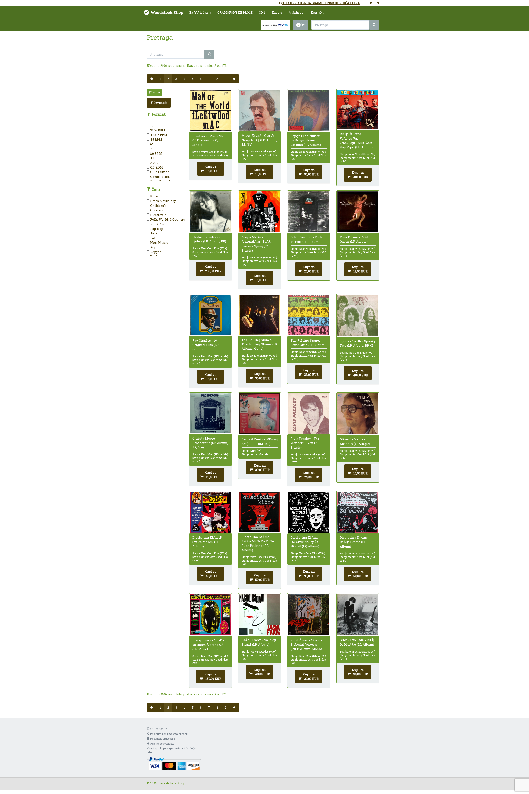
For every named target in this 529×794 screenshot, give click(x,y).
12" (152, 126)
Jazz (153, 233)
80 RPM (155, 153)
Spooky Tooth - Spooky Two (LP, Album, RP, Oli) (358, 343)
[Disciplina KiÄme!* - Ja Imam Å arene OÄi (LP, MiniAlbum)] (210, 614)
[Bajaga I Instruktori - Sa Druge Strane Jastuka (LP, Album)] (308, 110)
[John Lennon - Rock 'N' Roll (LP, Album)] (308, 211)
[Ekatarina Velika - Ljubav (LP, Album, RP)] (210, 211)
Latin (154, 238)
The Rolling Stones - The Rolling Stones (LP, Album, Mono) (260, 344)
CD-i (262, 12)
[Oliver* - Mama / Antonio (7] (357, 413)
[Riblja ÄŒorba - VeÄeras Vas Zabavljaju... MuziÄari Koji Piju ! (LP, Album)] (357, 109)
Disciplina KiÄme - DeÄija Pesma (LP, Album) (355, 541)
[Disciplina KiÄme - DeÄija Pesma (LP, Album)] (357, 512)
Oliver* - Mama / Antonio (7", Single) (355, 441)
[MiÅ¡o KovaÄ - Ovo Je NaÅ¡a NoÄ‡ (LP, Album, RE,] (259, 110)
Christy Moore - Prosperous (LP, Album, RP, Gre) (210, 442)
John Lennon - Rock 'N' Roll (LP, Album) (306, 239)
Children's (157, 205)
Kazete (277, 12)
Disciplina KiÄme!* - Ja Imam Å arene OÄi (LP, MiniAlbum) (208, 644)
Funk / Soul (159, 224)
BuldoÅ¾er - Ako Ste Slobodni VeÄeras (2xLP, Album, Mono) (306, 644)
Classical (157, 210)
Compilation (159, 177)
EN (377, 3)
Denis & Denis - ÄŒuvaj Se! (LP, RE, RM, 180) (260, 441)
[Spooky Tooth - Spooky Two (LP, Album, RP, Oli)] (357, 315)
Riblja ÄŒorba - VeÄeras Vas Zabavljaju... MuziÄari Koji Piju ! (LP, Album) (356, 140)
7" (151, 149)
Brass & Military (162, 201)
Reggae (155, 252)
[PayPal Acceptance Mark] (174, 764)
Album (154, 158)
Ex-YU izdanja (200, 12)
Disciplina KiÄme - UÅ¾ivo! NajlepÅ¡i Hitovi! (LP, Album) (305, 541)
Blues (154, 196)
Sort (155, 92)
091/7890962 (158, 729)
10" (152, 121)
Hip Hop (156, 229)
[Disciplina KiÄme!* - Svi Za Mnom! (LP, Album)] (210, 512)
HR (369, 3)
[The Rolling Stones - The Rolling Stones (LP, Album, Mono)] (259, 315)
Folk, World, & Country (167, 219)
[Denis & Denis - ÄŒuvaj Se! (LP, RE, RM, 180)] (259, 413)
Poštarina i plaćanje (162, 739)
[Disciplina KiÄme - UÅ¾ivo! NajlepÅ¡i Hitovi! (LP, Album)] (308, 512)
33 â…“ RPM (158, 135)
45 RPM (155, 139)
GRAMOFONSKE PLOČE (235, 12)
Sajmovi (298, 12)
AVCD (153, 162)
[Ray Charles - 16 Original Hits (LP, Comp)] (210, 315)
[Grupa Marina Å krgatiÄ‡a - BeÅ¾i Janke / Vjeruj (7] (259, 211)
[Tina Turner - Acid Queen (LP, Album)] (357, 211)
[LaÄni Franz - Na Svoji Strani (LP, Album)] (259, 614)
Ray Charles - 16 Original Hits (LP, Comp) (205, 344)
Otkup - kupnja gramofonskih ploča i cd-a (172, 750)
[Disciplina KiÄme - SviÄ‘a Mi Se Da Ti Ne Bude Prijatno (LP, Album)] (259, 512)
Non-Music (158, 242)
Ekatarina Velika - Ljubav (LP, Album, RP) (209, 239)
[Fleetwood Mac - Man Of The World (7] (210, 110)
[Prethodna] (151, 78)
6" (151, 144)
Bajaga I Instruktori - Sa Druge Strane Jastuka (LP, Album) (307, 140)
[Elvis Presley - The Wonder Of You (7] (308, 413)
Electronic (157, 215)
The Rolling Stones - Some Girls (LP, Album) (308, 342)
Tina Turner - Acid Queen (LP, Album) (354, 239)
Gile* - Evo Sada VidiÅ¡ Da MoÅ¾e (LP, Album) (357, 642)
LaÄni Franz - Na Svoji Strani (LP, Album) (259, 642)
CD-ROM (156, 167)
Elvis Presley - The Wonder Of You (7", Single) (305, 442)
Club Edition (159, 172)
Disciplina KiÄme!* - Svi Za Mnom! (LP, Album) (208, 541)
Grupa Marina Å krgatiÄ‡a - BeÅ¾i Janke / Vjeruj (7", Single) (257, 243)
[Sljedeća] (234, 78)
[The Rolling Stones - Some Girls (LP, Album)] (308, 315)
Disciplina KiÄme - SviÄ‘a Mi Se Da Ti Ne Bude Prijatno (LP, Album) (258, 543)
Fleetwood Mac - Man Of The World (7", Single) (209, 140)
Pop (152, 247)
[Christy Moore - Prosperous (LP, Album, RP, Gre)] (210, 413)
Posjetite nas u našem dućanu (168, 734)
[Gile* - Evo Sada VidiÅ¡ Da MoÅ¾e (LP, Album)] (357, 614)
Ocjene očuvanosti (161, 743)
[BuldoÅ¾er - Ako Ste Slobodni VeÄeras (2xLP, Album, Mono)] (308, 614)
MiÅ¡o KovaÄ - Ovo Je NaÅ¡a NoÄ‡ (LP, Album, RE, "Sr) (259, 139)
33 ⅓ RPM (157, 130)
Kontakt (317, 12)
